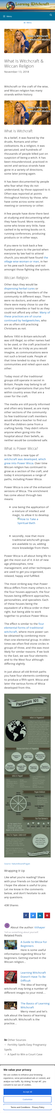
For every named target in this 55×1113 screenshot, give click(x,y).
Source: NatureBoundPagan (17, 863)
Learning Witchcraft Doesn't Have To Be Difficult (33, 976)
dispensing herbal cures (19, 288)
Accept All (27, 1091)
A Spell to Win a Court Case (25, 1054)
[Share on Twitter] (33, 917)
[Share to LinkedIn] (40, 917)
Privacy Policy (38, 1107)
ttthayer (39, 927)
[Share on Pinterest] (47, 917)
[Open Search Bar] (51, 15)
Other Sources (17, 1040)
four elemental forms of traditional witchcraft (24, 628)
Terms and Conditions (20, 1107)
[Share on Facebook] (26, 917)
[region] (27, 1089)
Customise (27, 1099)
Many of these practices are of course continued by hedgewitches (27, 316)
